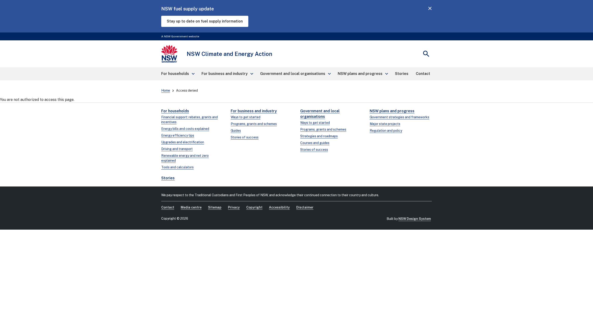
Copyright (254, 207)
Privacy (234, 207)
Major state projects (385, 124)
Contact (167, 207)
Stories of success (245, 137)
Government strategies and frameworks (399, 117)
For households (175, 111)
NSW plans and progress (392, 111)
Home (165, 90)
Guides (236, 130)
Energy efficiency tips (177, 135)
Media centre (191, 207)
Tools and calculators (177, 167)
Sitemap (214, 207)
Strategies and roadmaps (319, 136)
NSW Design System (414, 219)
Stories (168, 178)
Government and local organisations (320, 114)
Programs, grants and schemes (254, 124)
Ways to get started (245, 117)
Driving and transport (177, 149)
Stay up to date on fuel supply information (205, 21)
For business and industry (254, 111)
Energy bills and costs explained (185, 129)
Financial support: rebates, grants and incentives (189, 119)
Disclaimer (304, 207)
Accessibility (279, 207)
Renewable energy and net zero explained (185, 158)
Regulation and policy (386, 130)
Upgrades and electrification (182, 142)
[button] (178, 73)
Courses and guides (314, 143)
